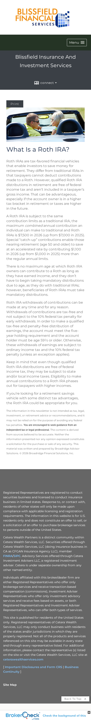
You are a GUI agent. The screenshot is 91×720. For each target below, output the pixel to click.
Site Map (10, 685)
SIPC (17, 556)
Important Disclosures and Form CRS (33, 667)
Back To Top (73, 698)
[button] (77, 42)
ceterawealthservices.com (23, 659)
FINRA (7, 556)
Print (15, 104)
